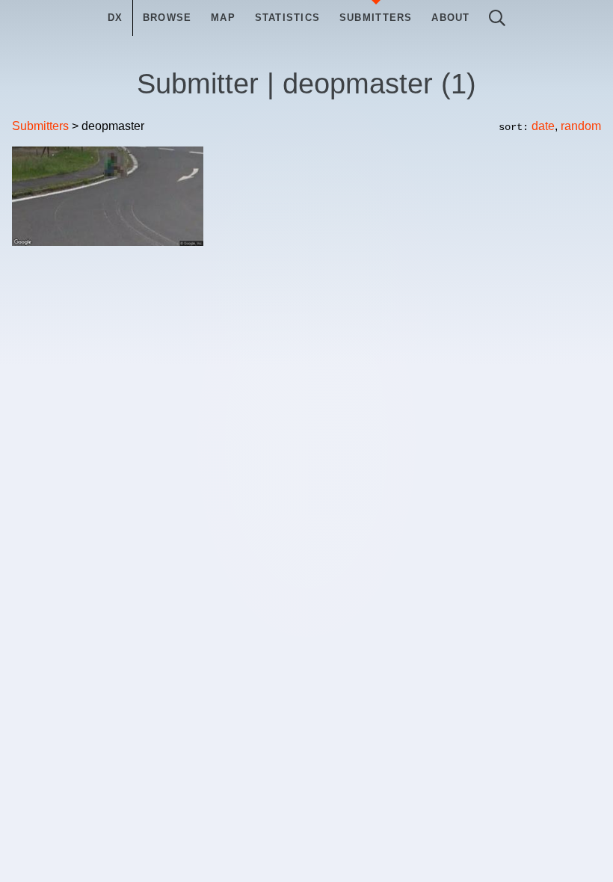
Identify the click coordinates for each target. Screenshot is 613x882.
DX (115, 17)
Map (223, 17)
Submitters (376, 17)
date (543, 126)
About (450, 17)
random (581, 126)
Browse (167, 17)
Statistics (288, 17)
